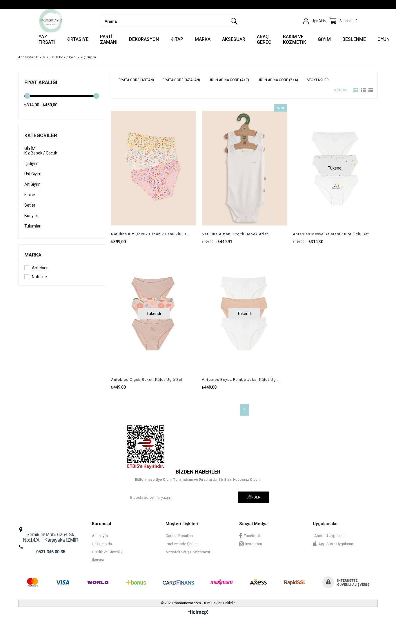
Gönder (253, 497)
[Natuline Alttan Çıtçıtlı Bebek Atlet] (244, 168)
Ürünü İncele (174, 174)
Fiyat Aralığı (40, 82)
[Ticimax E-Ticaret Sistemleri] (198, 613)
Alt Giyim (32, 184)
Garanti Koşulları (179, 536)
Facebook (252, 536)
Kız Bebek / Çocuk (40, 153)
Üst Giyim (32, 174)
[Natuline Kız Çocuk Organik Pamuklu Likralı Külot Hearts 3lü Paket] (153, 168)
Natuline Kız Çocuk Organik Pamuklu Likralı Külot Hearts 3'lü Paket (150, 234)
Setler (29, 205)
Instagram (253, 544)
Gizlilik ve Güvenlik (107, 552)
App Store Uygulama (335, 544)
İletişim (98, 560)
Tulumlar (32, 226)
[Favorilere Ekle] (153, 174)
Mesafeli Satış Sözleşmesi (188, 552)
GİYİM (29, 148)
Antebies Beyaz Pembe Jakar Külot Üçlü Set (240, 379)
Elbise (29, 194)
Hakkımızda (102, 544)
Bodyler (31, 215)
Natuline (39, 276)
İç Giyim (31, 163)
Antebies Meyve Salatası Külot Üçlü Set (331, 234)
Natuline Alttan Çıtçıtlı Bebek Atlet (235, 234)
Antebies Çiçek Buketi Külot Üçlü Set (147, 379)
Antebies (40, 267)
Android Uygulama (330, 536)
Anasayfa (100, 536)
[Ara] (234, 21)
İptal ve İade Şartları (182, 544)
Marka (32, 255)
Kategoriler (40, 135)
